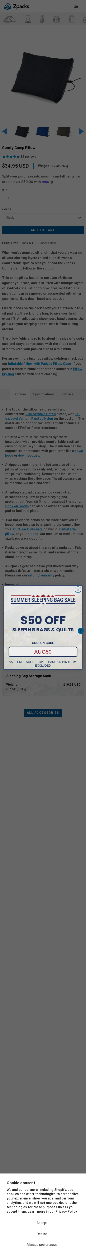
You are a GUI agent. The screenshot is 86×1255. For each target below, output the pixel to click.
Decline (42, 1234)
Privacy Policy (66, 1212)
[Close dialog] (78, 590)
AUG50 (43, 652)
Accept (42, 1223)
